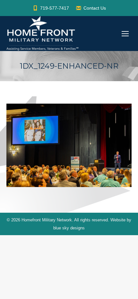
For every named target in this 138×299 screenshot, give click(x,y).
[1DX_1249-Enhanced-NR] (69, 145)
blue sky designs (69, 228)
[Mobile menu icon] (125, 33)
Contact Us (94, 8)
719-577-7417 (54, 8)
